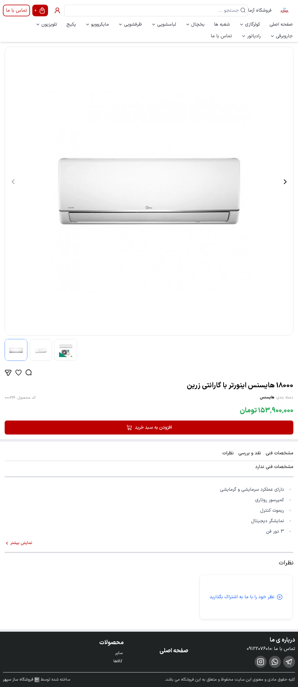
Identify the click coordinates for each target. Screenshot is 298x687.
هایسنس (267, 397)
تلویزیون (49, 24)
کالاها (118, 661)
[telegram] (289, 662)
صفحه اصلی (281, 24)
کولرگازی (252, 24)
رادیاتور (254, 36)
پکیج (71, 24)
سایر (119, 653)
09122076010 (259, 648)
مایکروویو (100, 24)
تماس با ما (16, 10)
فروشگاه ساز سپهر (18, 680)
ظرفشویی (133, 24)
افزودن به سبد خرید (153, 427)
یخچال (198, 24)
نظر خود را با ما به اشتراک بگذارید (242, 597)
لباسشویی (166, 24)
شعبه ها (222, 24)
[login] (57, 10)
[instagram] (261, 662)
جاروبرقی (284, 36)
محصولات (111, 643)
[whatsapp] (275, 662)
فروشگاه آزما (260, 10)
